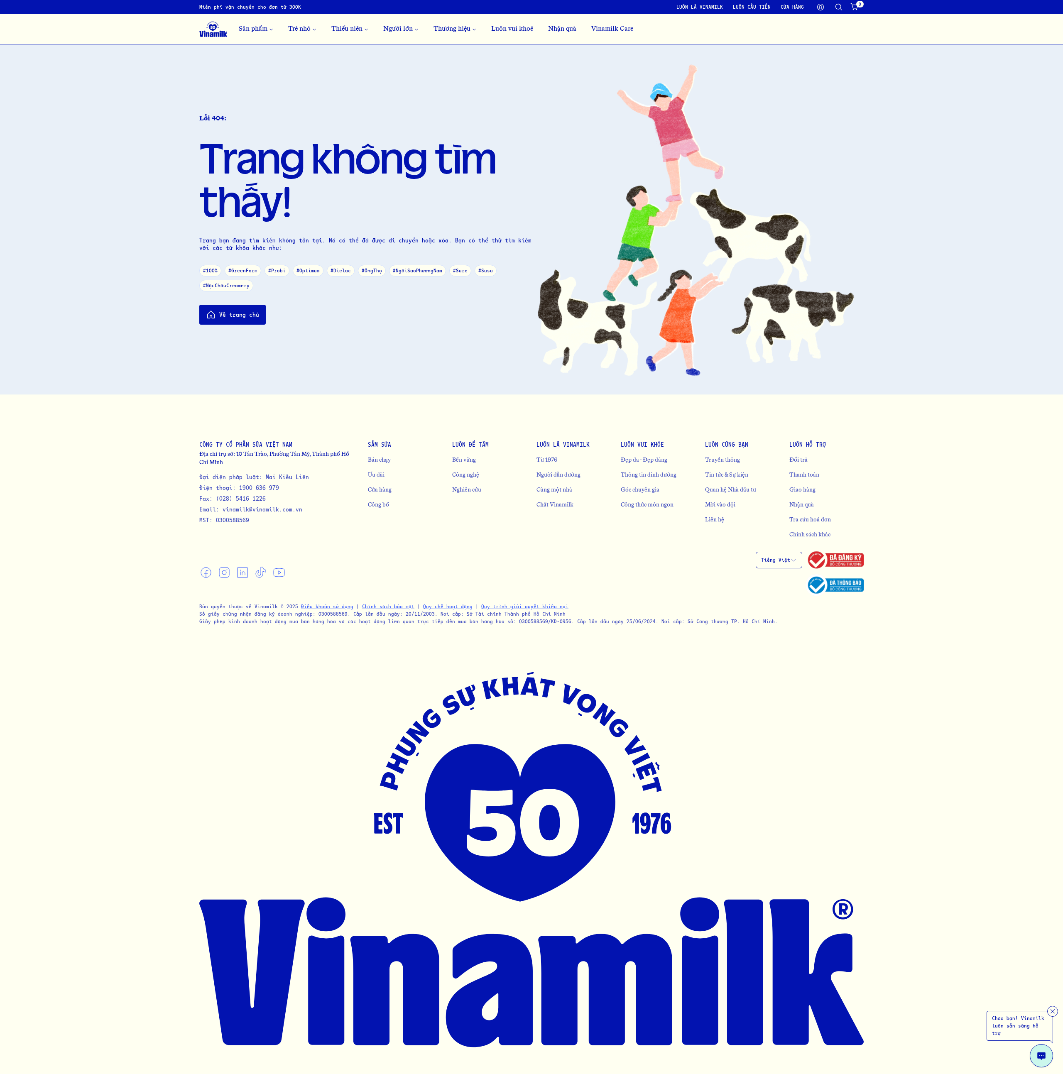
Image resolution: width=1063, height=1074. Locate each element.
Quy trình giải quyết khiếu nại (524, 606)
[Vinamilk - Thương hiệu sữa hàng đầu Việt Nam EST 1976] (213, 29)
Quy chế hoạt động (448, 606)
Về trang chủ (239, 314)
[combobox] (779, 560)
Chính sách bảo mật (388, 606)
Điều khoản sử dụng (327, 606)
